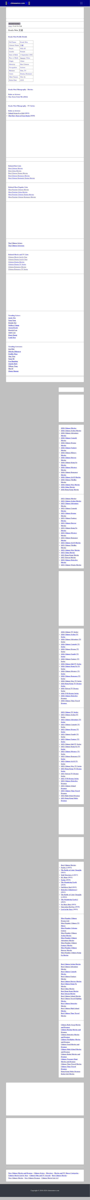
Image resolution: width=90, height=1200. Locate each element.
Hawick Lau (12, 330)
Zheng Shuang (13, 371)
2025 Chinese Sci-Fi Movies (71, 543)
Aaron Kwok (13, 328)
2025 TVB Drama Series (70, 778)
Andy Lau (11, 333)
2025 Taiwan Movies (68, 557)
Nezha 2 (64, 867)
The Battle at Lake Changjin (71, 870)
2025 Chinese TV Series (69, 712)
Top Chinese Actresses (16, 246)
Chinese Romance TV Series (18, 269)
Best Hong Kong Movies (69, 991)
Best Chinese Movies (15, 168)
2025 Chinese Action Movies (71, 501)
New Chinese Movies (15, 1178)
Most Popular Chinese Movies (18, 190)
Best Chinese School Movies (71, 996)
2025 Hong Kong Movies (70, 555)
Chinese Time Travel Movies (71, 1064)
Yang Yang (12, 320)
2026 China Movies (68, 487)
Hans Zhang (12, 335)
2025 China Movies (68, 552)
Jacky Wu (12, 318)
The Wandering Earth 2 (69, 899)
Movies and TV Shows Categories (66, 1173)
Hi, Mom (64, 877)
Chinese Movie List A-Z (49, 1178)
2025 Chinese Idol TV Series (71, 744)
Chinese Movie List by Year (17, 257)
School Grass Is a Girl (16, 113)
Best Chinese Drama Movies (18, 173)
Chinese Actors (39, 1173)
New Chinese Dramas (32, 1178)
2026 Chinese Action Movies (71, 431)
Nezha (63, 880)
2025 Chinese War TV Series (71, 766)
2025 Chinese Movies (68, 498)
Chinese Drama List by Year (17, 259)
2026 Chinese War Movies (70, 485)
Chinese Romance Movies (17, 267)
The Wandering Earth (69, 882)
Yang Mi (11, 359)
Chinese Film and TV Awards (40, 1175)
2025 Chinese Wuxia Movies (71, 565)
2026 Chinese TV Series (69, 632)
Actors (10, 26)
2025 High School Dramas (70, 796)
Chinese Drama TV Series (17, 264)
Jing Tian (11, 356)
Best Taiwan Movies (68, 994)
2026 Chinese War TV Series (71, 681)
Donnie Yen (12, 323)
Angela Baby (13, 364)
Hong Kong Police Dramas (70, 1071)
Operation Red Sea (68, 907)
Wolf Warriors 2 (67, 875)
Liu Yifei (11, 349)
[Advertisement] (45, 12)
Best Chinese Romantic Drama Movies (21, 178)
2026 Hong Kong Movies (70, 490)
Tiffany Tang (13, 366)
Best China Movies (14, 171)
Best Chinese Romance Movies (19, 176)
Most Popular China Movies (17, 192)
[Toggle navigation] (81, 3)
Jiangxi (22, 58)
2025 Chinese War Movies (70, 550)
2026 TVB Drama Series (70, 693)
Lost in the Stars (67, 909)
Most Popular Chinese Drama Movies (21, 194)
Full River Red (66, 887)
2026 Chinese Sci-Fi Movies (71, 477)
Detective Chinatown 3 (69, 890)
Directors (49, 1173)
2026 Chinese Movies (68, 428)
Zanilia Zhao (13, 354)
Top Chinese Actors (15, 243)
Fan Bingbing (13, 361)
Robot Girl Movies (67, 1074)
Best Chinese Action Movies (71, 964)
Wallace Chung (13, 325)
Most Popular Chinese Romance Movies (22, 197)
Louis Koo (12, 337)
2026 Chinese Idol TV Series (71, 664)
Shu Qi (10, 369)
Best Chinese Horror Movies (71, 981)
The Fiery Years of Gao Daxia (19, 116)
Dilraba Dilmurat (14, 351)
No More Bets (66, 904)
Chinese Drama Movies (16, 262)
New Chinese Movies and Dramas (20, 1173)
